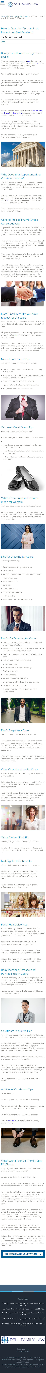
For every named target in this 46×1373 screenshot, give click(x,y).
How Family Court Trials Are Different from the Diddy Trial (23, 1309)
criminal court (37, 111)
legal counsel (35, 63)
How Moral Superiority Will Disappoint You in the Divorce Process (23, 1313)
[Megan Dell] (23, 6)
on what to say (13, 1121)
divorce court (17, 113)
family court (5, 113)
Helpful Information (12, 16)
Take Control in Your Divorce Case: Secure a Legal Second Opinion (23, 1319)
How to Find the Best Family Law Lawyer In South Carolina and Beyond (23, 1324)
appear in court (25, 61)
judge (16, 335)
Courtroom (23, 16)
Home (3, 16)
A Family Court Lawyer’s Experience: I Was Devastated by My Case (23, 1304)
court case (5, 200)
